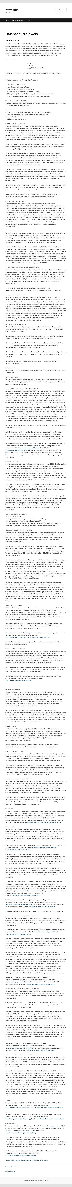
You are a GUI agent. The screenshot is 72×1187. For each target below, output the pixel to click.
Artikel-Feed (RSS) (10, 1171)
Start (7, 20)
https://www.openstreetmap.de (53, 1126)
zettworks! (12, 10)
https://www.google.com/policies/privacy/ (17, 1107)
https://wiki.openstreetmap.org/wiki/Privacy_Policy (20, 1133)
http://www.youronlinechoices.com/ (16, 450)
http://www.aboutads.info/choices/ (28, 448)
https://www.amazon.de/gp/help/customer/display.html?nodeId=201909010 (28, 637)
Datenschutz (14, 1167)
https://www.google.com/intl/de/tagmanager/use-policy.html (43, 822)
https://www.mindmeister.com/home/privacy (18, 681)
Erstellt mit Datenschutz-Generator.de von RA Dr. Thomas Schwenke (26, 1160)
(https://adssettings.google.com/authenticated (41, 907)
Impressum (29, 20)
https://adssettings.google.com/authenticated (50, 1107)
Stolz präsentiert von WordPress (39, 1180)
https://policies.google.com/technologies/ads (19, 904)
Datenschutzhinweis (17, 20)
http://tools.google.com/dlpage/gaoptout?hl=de (27, 895)
